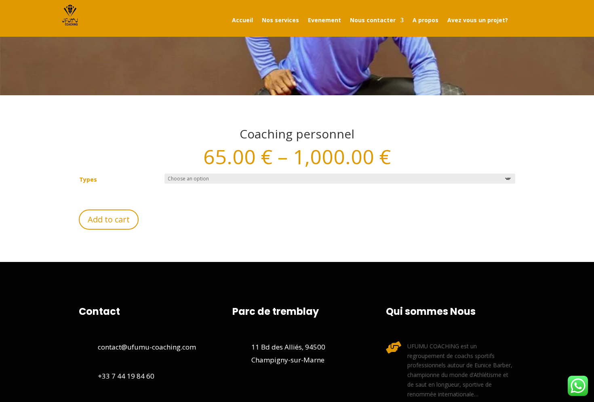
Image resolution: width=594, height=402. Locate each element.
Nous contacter (373, 20)
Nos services (280, 20)
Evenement (324, 20)
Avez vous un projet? (477, 20)
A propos (425, 20)
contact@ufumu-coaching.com (147, 347)
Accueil (242, 20)
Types (88, 179)
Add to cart (109, 219)
